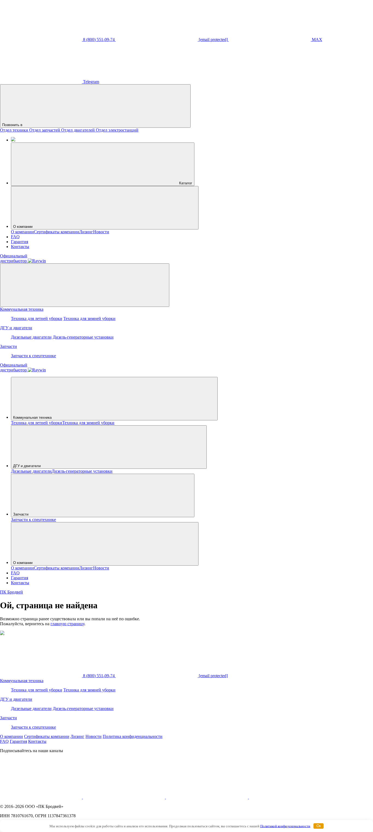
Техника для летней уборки (36, 318)
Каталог (185, 183)
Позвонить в (12, 125)
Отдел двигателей (78, 130)
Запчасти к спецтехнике (33, 355)
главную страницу (67, 623)
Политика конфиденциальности (132, 736)
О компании (22, 227)
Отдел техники (14, 130)
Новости (101, 231)
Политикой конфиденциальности (285, 826)
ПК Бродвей (11, 592)
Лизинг (86, 231)
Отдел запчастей (45, 130)
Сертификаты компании (56, 231)
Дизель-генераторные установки (83, 337)
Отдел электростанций (117, 130)
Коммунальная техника (21, 309)
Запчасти (8, 346)
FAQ (15, 236)
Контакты (20, 246)
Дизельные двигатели (31, 337)
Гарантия (19, 241)
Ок (318, 826)
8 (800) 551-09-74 (99, 675)
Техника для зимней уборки (89, 318)
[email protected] (213, 675)
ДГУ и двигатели (16, 327)
